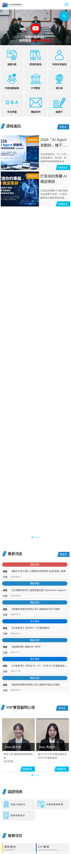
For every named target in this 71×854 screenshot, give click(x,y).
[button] (66, 5)
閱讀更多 (63, 167)
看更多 (63, 126)
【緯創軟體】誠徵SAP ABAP (26, 647)
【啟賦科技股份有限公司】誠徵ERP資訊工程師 (35, 685)
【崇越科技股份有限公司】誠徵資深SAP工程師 (35, 609)
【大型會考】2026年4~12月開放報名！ (31, 628)
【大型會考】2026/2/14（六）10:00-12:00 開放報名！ (39, 666)
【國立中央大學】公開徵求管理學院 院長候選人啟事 (38, 571)
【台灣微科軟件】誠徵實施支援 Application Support (38, 590)
